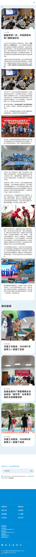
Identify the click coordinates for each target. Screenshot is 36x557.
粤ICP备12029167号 (20, 550)
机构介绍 (4, 510)
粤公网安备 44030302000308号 (9, 552)
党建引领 (4, 506)
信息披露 (4, 514)
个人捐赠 (20, 514)
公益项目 (20, 510)
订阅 (31, 471)
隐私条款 (11, 478)
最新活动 (20, 506)
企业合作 (20, 517)
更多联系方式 (4, 537)
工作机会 (4, 517)
